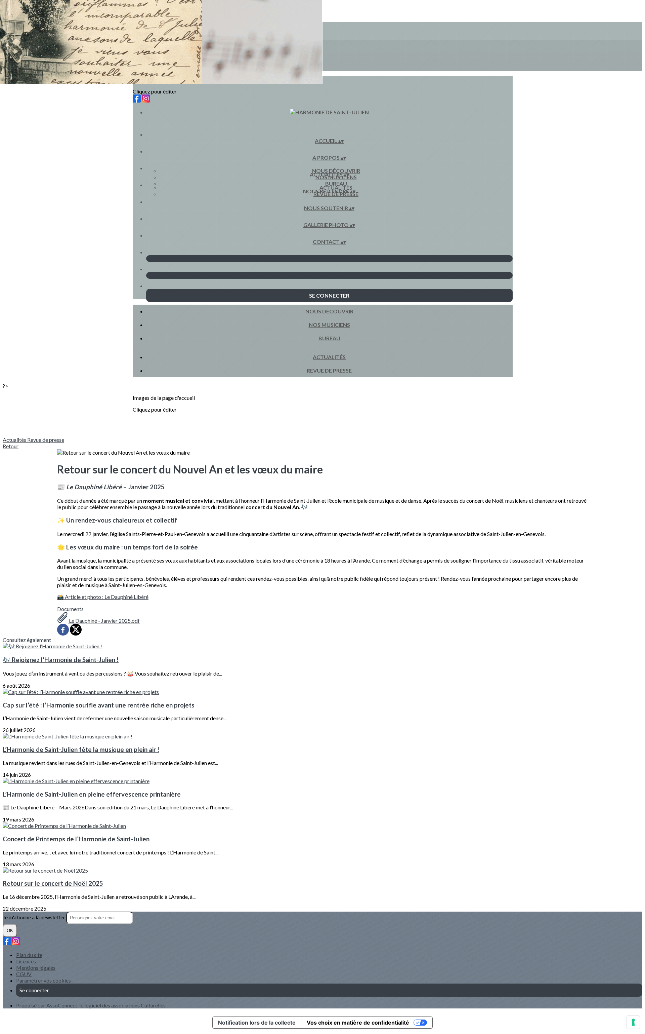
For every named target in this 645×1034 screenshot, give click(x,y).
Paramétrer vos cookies (43, 980)
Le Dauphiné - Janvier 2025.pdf (104, 620)
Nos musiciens (329, 324)
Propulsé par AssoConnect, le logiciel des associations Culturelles (91, 1005)
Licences (26, 961)
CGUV (24, 974)
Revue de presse (329, 370)
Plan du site (29, 955)
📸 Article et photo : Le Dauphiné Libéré (102, 596)
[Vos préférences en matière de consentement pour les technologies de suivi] (633, 1022)
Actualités (335, 187)
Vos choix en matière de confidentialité (358, 1022)
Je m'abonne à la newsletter (34, 917)
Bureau (336, 183)
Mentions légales (35, 967)
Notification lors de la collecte (257, 1022)
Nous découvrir (336, 170)
